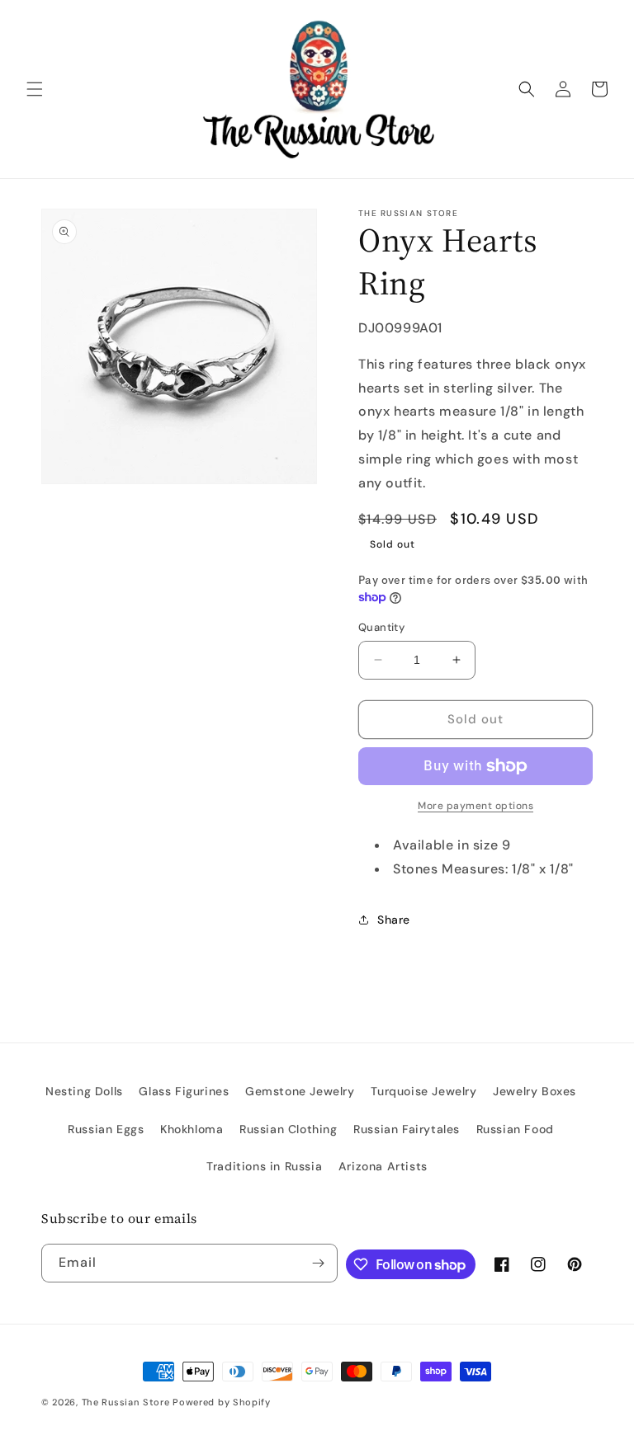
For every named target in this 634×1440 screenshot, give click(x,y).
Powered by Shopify (222, 1402)
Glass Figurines (184, 1091)
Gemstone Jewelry (300, 1091)
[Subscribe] (318, 1263)
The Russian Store (126, 1402)
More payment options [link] (475, 805)
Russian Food (515, 1129)
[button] (35, 89)
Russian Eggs (106, 1129)
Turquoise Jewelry (423, 1091)
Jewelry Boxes (534, 1091)
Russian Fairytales (406, 1129)
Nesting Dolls (84, 1091)
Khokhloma (191, 1129)
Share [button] (393, 919)
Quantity (381, 627)
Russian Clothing (288, 1129)
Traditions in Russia (264, 1166)
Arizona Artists (383, 1166)
